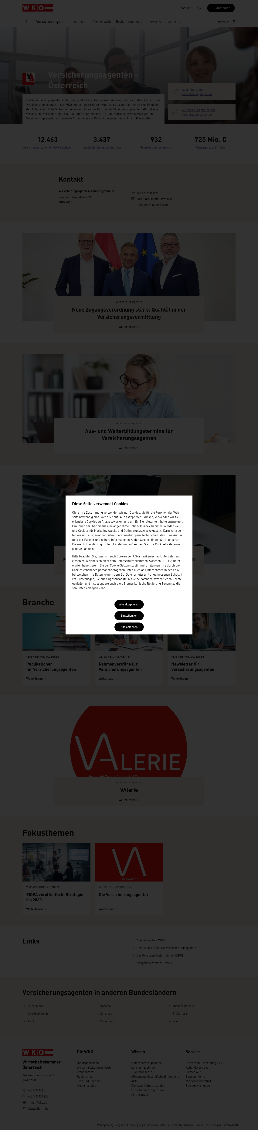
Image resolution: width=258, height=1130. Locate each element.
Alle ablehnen (129, 627)
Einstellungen (129, 616)
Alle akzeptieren (129, 604)
